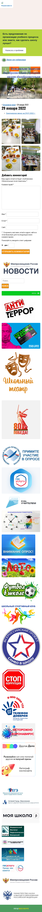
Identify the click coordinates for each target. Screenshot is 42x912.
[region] (21, 88)
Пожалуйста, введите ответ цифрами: (17, 240)
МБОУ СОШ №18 (24, 908)
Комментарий (8, 184)
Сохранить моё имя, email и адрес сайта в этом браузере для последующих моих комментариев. (19, 235)
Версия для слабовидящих (16, 59)
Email (4, 221)
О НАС (5, 70)
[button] (1, 94)
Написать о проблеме (14, 50)
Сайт (3, 227)
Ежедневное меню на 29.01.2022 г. (20, 113)
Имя (4, 214)
